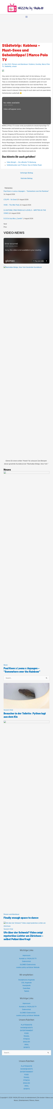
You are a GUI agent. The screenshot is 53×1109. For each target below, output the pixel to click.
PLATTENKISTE (26, 1025)
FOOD (26, 1033)
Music (6, 665)
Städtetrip (8, 66)
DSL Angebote (26, 983)
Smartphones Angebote (26, 980)
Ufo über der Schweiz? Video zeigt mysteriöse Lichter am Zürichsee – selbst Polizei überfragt (23, 936)
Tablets (26, 991)
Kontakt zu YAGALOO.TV (28, 958)
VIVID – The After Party (11, 205)
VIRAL (26, 1045)
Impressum (26, 955)
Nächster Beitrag (26, 178)
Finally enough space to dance (21, 917)
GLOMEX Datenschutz (28, 964)
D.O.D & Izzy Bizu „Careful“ (13, 218)
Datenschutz (26, 961)
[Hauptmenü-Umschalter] (26, 16)
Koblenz (32, 64)
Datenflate (26, 988)
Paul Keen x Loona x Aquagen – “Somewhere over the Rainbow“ (26, 191)
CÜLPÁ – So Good (10, 199)
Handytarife (27, 985)
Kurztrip (38, 64)
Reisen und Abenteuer (20, 64)
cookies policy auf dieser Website (27, 967)
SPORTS (26, 1047)
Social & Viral (8, 710)
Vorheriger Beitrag (26, 173)
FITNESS (26, 1039)
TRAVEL (26, 1036)
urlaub (14, 66)
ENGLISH (26, 1042)
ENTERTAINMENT (26, 1030)
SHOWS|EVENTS (26, 1028)
